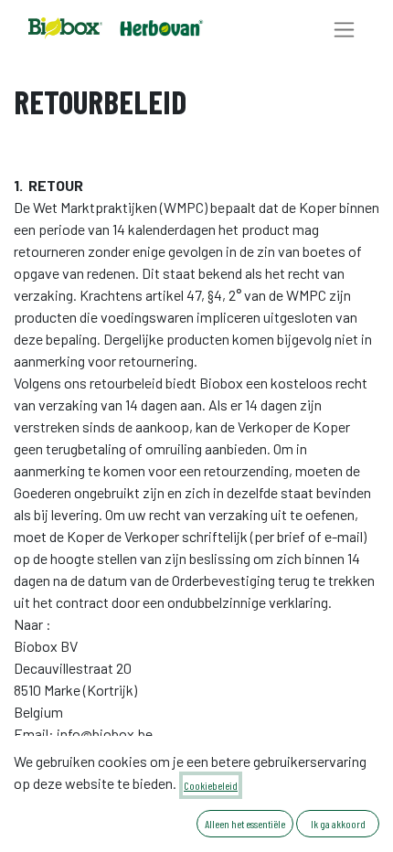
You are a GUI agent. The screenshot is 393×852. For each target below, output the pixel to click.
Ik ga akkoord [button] (338, 823)
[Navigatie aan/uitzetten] (344, 28)
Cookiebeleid (211, 785)
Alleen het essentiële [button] (245, 823)
